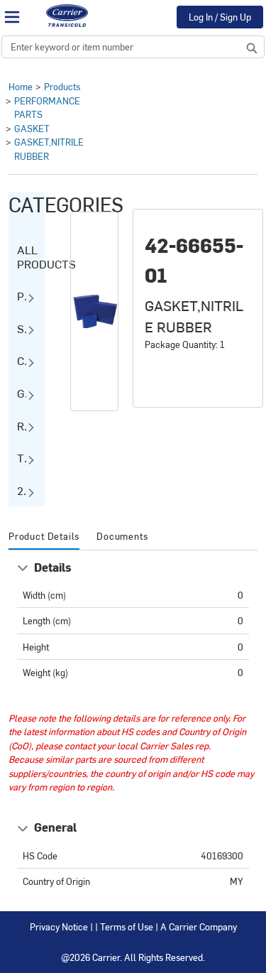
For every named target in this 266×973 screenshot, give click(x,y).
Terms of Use (126, 926)
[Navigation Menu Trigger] (12, 17)
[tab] (44, 536)
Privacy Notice (59, 926)
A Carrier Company (198, 926)
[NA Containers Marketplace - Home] (66, 15)
